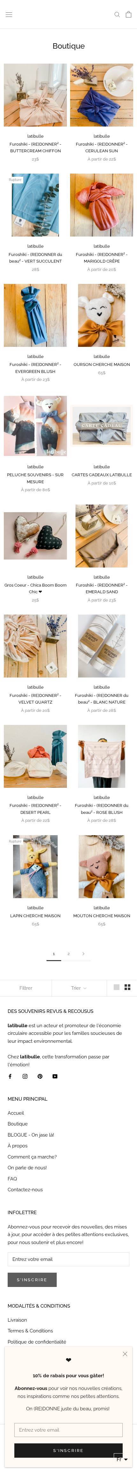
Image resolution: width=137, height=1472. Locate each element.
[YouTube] (55, 1076)
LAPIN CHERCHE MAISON (35, 915)
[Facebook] (10, 1076)
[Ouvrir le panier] (128, 14)
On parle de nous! (27, 1168)
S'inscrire (68, 1450)
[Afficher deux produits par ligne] (127, 987)
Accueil (16, 1113)
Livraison (17, 1320)
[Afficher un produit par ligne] (116, 987)
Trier (76, 988)
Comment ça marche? (32, 1157)
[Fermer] (125, 1354)
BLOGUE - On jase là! (31, 1135)
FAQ (12, 1179)
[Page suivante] (83, 953)
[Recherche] (117, 14)
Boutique (18, 1124)
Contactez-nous (25, 1190)
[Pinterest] (40, 1076)
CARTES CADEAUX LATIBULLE (102, 474)
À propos (17, 1146)
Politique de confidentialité (37, 1342)
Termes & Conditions (30, 1331)
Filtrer (25, 988)
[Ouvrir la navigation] (9, 14)
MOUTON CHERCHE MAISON (101, 915)
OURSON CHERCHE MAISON (102, 364)
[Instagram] (25, 1076)
